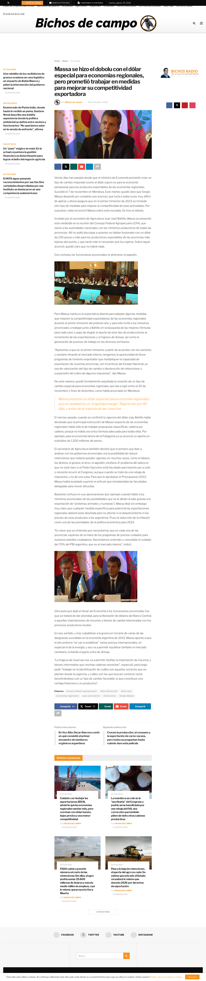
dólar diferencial (108, 691)
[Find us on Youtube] (13, 3)
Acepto (192, 977)
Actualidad (67, 5)
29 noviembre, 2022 (98, 102)
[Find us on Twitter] (8, 3)
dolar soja (126, 691)
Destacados (10, 103)
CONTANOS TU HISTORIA (91, 3)
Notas (65, 61)
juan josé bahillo (91, 696)
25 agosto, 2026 (69, 827)
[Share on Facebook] (57, 167)
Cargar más (103, 912)
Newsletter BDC (61, 3)
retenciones (109, 696)
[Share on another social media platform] (97, 167)
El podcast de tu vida (13, 13)
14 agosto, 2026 (119, 894)
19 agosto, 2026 (119, 827)
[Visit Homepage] (95, 23)
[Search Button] (194, 23)
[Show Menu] (201, 23)
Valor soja (168, 5)
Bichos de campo (73, 102)
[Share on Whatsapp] (73, 167)
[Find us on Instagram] (17, 3)
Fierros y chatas (184, 5)
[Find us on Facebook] (4, 3)
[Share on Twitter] (65, 167)
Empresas (109, 5)
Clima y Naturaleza (126, 5)
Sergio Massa (127, 696)
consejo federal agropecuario (81, 691)
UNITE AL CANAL (33, 3)
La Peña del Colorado (150, 5)
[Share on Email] (81, 167)
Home (57, 61)
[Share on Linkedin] (89, 167)
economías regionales (67, 696)
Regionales (95, 5)
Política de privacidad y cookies (166, 977)
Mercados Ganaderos (48, 5)
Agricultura (81, 5)
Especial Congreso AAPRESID (18, 5)
